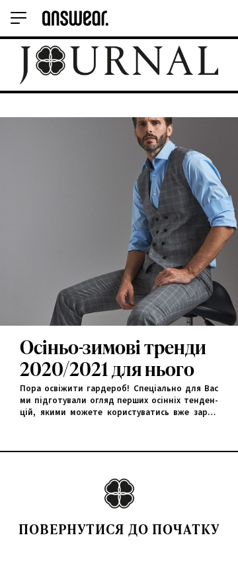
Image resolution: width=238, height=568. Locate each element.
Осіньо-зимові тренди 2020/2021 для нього (113, 359)
